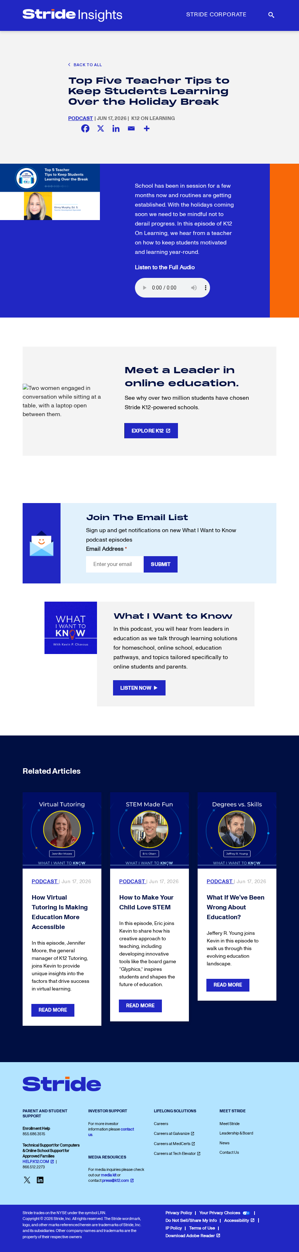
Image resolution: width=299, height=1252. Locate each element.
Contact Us (229, 1152)
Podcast (80, 118)
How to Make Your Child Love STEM (146, 902)
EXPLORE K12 (148, 430)
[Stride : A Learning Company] (72, 15)
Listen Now (135, 688)
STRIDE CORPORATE (216, 15)
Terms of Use (202, 1228)
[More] (146, 128)
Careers (161, 1124)
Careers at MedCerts (172, 1144)
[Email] (131, 128)
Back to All (87, 65)
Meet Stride (230, 1124)
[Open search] (270, 15)
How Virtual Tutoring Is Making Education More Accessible (60, 912)
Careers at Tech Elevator (175, 1153)
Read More (53, 1010)
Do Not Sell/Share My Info (191, 1220)
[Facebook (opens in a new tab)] (85, 128)
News (224, 1143)
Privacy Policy (179, 1213)
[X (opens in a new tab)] (100, 128)
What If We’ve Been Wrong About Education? (235, 907)
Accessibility (236, 1220)
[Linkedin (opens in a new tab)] (115, 128)
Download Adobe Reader (190, 1236)
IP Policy (174, 1228)
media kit (108, 1175)
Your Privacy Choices (219, 1213)
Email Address (106, 549)
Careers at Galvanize (172, 1133)
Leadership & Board (236, 1133)
